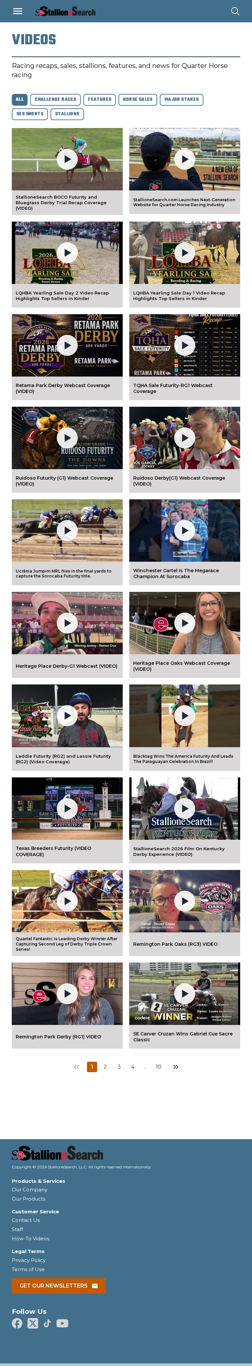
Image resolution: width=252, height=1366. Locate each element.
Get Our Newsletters (54, 1286)
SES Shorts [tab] (29, 114)
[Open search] (235, 11)
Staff (17, 1229)
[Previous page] (76, 1067)
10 (158, 1067)
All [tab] (20, 99)
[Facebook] (17, 1323)
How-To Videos (30, 1238)
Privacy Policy (29, 1260)
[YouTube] (62, 1323)
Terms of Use (28, 1269)
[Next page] (176, 1067)
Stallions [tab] (67, 114)
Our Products (28, 1199)
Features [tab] (99, 99)
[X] (33, 1323)
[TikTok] (47, 1323)
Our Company (29, 1189)
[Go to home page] (126, 1155)
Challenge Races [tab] (55, 99)
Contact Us (26, 1220)
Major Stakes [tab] (181, 99)
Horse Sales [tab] (137, 99)
